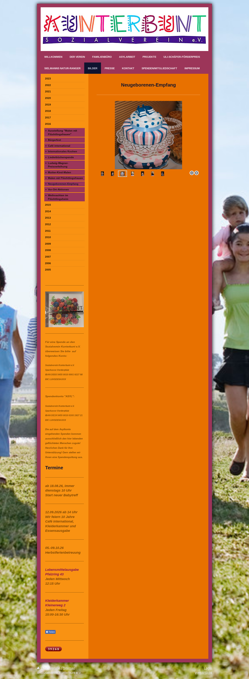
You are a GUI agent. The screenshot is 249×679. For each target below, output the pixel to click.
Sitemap (69, 668)
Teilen (51, 632)
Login (208, 668)
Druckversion (50, 668)
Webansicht (203, 673)
